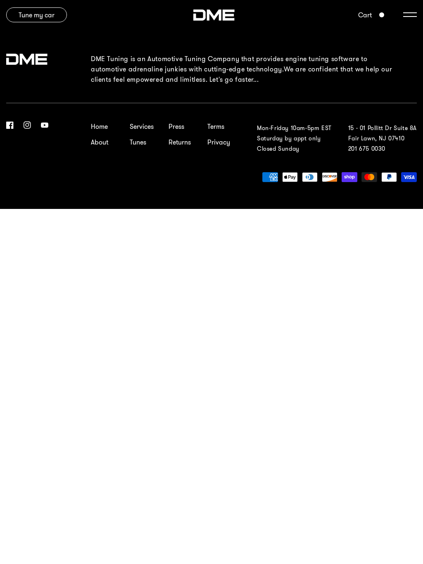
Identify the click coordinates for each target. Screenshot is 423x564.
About (99, 142)
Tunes (138, 142)
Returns (180, 142)
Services (142, 126)
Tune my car (37, 15)
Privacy (218, 142)
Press (176, 126)
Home (99, 126)
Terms (215, 126)
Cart (365, 15)
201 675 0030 (366, 148)
